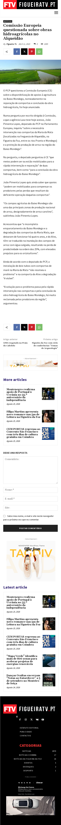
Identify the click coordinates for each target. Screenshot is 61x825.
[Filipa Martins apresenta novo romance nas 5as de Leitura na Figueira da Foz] (48, 416)
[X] (24, 51)
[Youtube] (43, 720)
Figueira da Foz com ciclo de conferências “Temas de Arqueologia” (45, 346)
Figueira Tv (11, 44)
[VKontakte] (37, 720)
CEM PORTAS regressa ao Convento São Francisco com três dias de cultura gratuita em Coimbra (23, 433)
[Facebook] (17, 51)
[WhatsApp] (39, 51)
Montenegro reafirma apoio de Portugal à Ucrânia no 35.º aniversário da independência (21, 395)
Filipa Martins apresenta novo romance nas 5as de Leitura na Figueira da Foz (23, 414)
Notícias (8, 21)
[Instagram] (26, 720)
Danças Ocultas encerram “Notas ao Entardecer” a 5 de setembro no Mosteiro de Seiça (23, 679)
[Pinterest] (31, 51)
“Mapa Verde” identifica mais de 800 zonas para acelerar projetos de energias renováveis (22, 660)
